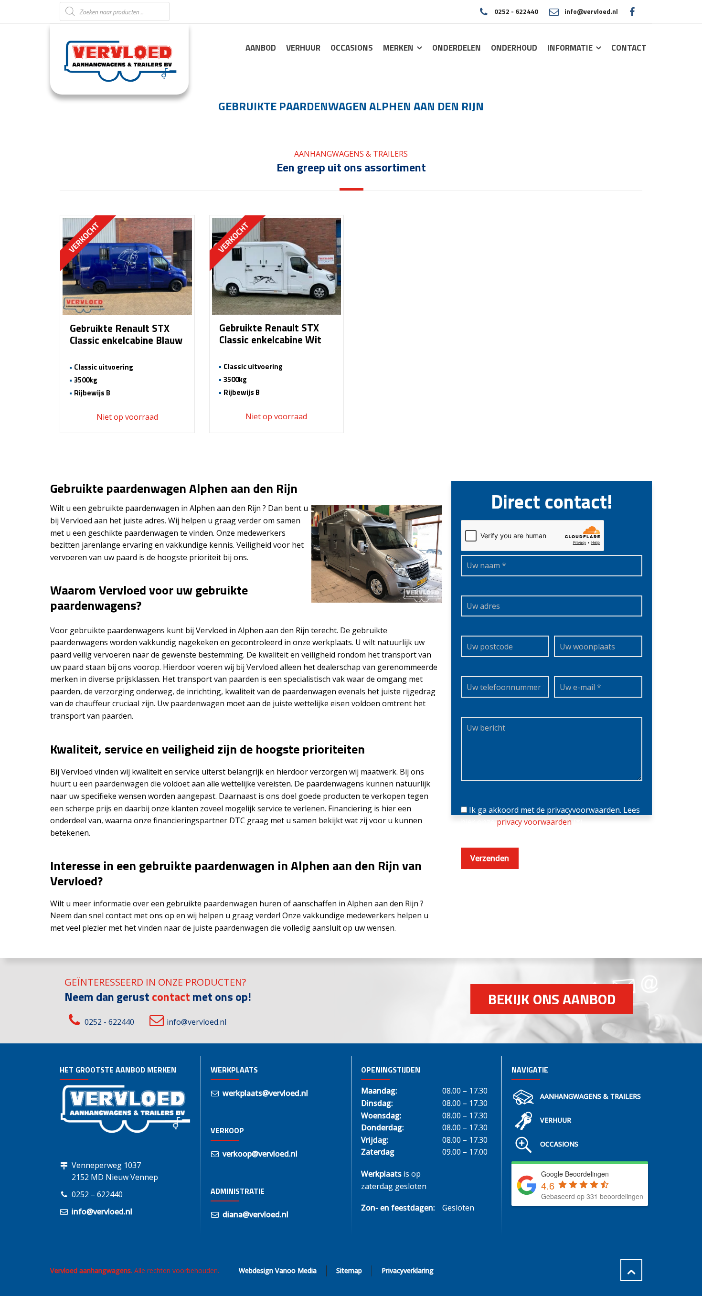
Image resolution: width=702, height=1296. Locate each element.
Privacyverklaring (408, 1270)
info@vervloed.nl (591, 11)
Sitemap (349, 1270)
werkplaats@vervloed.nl (265, 1093)
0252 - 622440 (516, 11)
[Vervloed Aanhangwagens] (113, 59)
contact (171, 996)
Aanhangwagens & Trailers (590, 1096)
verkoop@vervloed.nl (260, 1153)
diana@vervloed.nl (255, 1214)
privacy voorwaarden (534, 822)
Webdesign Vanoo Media (278, 1270)
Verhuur (555, 1120)
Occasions (559, 1143)
